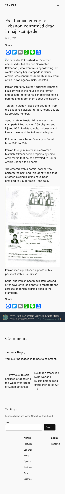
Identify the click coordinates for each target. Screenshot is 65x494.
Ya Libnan (10, 5)
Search (8, 422)
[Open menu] (58, 5)
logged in (26, 358)
